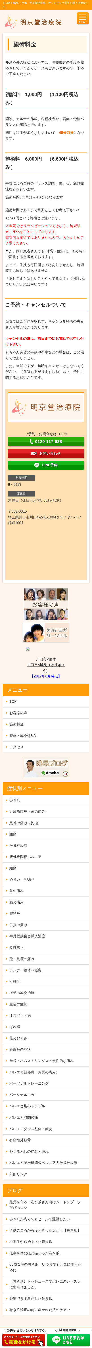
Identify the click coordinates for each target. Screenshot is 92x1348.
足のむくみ (18, 1038)
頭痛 (13, 868)
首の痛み (16, 891)
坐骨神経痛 (18, 845)
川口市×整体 (46, 659)
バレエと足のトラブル (27, 1106)
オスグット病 (20, 1015)
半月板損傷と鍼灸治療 (27, 936)
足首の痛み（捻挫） (25, 823)
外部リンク (18, 1174)
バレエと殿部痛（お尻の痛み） (34, 1072)
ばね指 (14, 1027)
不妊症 (14, 981)
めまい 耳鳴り (21, 879)
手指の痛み (18, 925)
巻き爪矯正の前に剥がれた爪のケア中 (39, 1310)
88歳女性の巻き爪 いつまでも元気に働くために (45, 1267)
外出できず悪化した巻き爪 (30, 1299)
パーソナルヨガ (21, 1095)
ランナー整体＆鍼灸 (25, 970)
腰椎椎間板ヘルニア (25, 857)
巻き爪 (14, 800)
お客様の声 (18, 713)
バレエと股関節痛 (23, 1117)
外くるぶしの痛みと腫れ (29, 1151)
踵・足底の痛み (21, 959)
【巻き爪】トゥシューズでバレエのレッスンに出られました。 (45, 1284)
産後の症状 (18, 1004)
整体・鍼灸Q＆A (22, 735)
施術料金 (16, 724)
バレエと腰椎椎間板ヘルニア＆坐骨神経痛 (43, 1163)
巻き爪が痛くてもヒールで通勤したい (39, 1219)
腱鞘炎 (14, 913)
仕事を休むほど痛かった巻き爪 (34, 1253)
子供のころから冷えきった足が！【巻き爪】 (45, 1230)
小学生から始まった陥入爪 (30, 1242)
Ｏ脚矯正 (16, 947)
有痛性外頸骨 (20, 1140)
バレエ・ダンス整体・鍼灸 (30, 1129)
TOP (13, 701)
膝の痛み (16, 902)
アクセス (16, 747)
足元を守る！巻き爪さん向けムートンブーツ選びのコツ (45, 1205)
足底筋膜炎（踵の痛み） (29, 811)
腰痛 (13, 834)
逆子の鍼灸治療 (21, 993)
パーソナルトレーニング (29, 1083)
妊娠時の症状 (20, 1049)
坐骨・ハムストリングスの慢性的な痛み (41, 1061)
